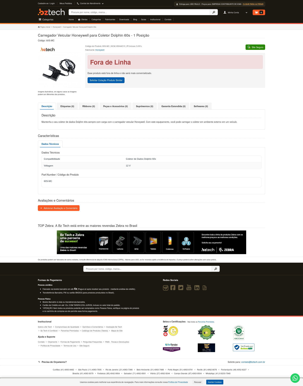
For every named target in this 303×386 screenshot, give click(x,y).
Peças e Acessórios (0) (115, 106)
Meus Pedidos (66, 3)
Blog (135, 19)
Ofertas (84, 19)
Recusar (197, 382)
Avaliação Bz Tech (114, 326)
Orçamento (52, 341)
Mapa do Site (117, 330)
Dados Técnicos (50, 143)
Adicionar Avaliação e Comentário (60, 208)
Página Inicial (45, 27)
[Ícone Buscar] (214, 12)
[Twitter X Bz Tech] (181, 289)
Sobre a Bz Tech (45, 326)
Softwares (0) (201, 106)
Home (71, 19)
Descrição (47, 106)
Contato (168, 19)
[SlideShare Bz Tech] (205, 289)
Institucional (155, 19)
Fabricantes (110, 19)
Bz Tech (51, 12)
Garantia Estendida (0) (173, 106)
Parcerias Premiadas (70, 330)
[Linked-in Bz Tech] (197, 289)
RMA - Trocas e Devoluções (117, 341)
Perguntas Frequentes (92, 341)
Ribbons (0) (88, 106)
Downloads (124, 19)
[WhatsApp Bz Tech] (295, 378)
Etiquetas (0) (67, 106)
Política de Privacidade (50, 345)
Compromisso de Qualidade (67, 326)
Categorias (96, 19)
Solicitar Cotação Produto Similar (106, 80)
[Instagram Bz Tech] (166, 289)
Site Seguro (84, 345)
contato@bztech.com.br (253, 361)
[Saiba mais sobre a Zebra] (151, 242)
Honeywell (57, 27)
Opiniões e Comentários (92, 326)
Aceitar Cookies (215, 382)
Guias (143, 19)
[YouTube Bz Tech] (189, 289)
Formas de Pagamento (70, 341)
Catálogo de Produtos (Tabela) (95, 330)
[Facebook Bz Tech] (173, 289)
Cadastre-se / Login (46, 3)
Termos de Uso (69, 345)
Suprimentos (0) (144, 106)
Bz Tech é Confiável (49, 330)
